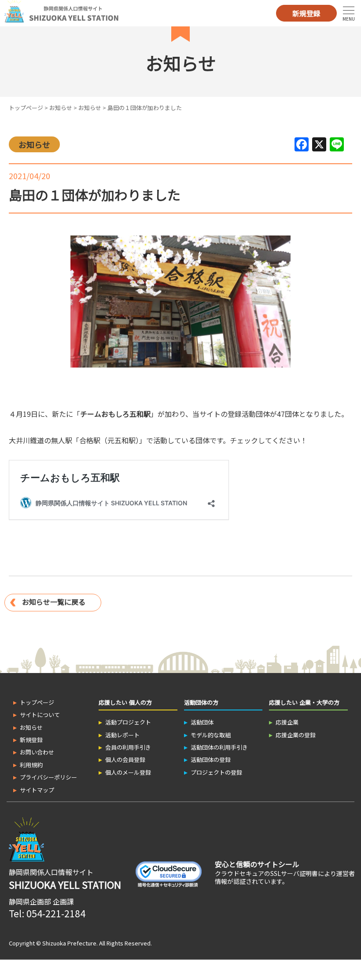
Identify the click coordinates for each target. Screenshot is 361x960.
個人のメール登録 (128, 772)
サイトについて (40, 714)
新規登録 (306, 13)
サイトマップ (37, 790)
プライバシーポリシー (48, 777)
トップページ (26, 107)
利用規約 (31, 765)
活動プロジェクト (128, 722)
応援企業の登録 (296, 735)
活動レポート (122, 735)
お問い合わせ (37, 752)
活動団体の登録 (211, 759)
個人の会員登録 (125, 759)
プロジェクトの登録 (216, 772)
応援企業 (287, 722)
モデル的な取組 (211, 735)
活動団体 (202, 722)
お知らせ (60, 107)
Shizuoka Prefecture (69, 943)
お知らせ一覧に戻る (53, 601)
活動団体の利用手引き (219, 747)
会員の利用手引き (128, 747)
